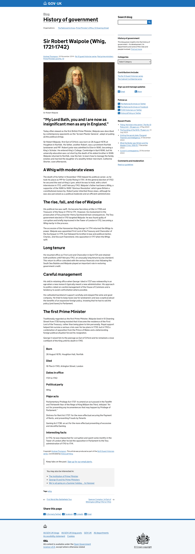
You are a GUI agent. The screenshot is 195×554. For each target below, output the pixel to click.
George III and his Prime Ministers (64, 479)
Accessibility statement (54, 536)
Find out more (136, 49)
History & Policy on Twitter (131, 113)
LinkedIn (80, 514)
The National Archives (66, 28)
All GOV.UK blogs (51, 533)
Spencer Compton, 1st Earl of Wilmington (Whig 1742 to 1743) (98, 500)
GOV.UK (88, 533)
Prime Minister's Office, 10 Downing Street (92, 28)
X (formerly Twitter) (53, 514)
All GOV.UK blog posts (71, 533)
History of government (70, 19)
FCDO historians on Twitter (131, 110)
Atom (140, 92)
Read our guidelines (125, 164)
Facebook (69, 514)
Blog (46, 14)
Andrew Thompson (50, 56)
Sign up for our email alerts (79, 461)
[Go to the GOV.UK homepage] (52, 3)
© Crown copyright (143, 547)
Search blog (125, 17)
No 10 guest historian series (85, 56)
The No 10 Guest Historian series (130, 76)
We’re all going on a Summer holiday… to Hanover (72, 483)
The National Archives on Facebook (134, 107)
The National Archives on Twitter (133, 104)
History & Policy (67, 454)
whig (50, 491)
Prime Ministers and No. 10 (53, 59)
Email (89, 514)
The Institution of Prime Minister (63, 476)
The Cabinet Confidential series (130, 79)
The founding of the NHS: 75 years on (134, 130)
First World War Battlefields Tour (59, 499)
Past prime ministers (105, 56)
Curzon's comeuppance (129, 151)
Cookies (71, 536)
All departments (101, 533)
